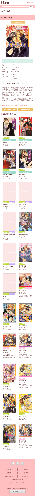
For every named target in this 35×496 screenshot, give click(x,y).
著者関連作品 (18, 22)
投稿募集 (26, 469)
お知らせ (9, 469)
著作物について (26, 476)
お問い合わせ (25, 473)
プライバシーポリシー (17, 479)
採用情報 (9, 473)
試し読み (9, 140)
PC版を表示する (17, 491)
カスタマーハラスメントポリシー (17, 483)
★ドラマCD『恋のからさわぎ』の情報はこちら (15, 105)
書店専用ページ (9, 476)
